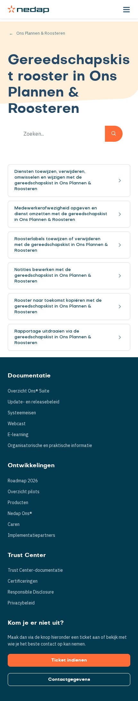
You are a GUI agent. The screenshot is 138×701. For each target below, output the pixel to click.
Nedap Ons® (20, 513)
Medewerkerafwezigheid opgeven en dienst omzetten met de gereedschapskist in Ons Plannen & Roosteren (60, 214)
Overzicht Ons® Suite (28, 391)
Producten (18, 502)
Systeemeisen (22, 413)
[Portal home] (28, 9)
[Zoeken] (114, 134)
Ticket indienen (69, 660)
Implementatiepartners (31, 535)
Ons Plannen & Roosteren (40, 33)
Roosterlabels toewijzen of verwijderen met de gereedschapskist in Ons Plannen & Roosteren (61, 245)
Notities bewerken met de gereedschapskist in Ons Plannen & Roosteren (52, 275)
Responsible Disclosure (31, 592)
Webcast (17, 424)
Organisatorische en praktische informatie (50, 445)
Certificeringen (23, 581)
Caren (14, 524)
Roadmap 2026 (23, 481)
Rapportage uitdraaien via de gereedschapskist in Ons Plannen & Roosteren (52, 337)
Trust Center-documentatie (35, 570)
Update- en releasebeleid (33, 402)
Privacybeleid (21, 603)
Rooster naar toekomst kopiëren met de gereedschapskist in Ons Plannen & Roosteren (58, 306)
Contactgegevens (69, 679)
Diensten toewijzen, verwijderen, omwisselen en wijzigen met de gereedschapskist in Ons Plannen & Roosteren (52, 180)
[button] (126, 9)
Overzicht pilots (23, 491)
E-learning (18, 434)
